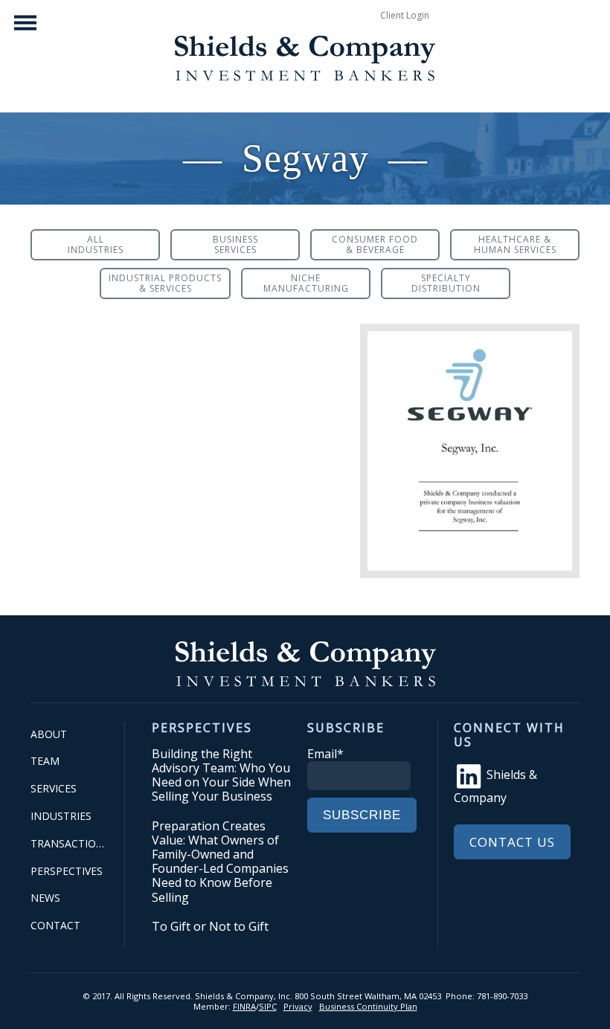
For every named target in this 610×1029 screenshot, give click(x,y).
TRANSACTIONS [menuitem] (69, 843)
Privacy (297, 1006)
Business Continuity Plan (368, 1006)
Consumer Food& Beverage (375, 244)
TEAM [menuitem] (45, 761)
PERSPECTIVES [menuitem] (66, 871)
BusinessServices (235, 244)
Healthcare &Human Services (515, 244)
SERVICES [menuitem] (53, 788)
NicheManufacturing (306, 283)
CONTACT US (512, 841)
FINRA (244, 1006)
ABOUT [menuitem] (48, 734)
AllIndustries (95, 244)
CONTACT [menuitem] (55, 925)
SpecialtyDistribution (446, 283)
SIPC (268, 1006)
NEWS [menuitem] (45, 898)
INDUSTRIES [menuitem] (61, 816)
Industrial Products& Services (165, 283)
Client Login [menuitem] (404, 15)
